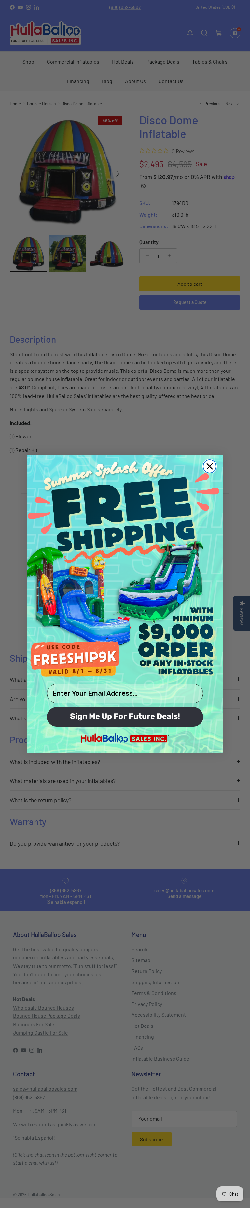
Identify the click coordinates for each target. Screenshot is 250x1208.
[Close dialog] (209, 466)
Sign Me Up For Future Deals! (125, 717)
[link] (125, 568)
